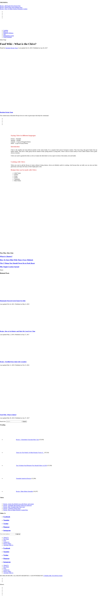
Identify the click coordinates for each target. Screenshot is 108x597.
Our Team (6, 539)
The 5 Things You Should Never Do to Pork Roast (17, 263)
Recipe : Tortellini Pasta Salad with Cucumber (13, 361)
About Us (6, 537)
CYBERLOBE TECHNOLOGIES (52, 575)
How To (5, 31)
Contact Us (6, 542)
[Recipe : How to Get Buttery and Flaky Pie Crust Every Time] (18, 328)
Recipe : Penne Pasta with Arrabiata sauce (11, 7)
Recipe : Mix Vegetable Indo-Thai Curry (14, 507)
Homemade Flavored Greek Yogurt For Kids (12, 300)
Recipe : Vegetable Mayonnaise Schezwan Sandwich (17, 505)
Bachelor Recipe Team (12, 48)
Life (4, 34)
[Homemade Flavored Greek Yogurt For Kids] (18, 297)
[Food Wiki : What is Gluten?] (34, 411)
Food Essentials (7, 37)
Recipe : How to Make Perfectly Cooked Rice (15, 510)
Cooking (5, 30)
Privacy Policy (7, 543)
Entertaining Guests (8, 35)
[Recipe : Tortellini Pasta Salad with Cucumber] (18, 358)
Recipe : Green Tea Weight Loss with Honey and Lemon (18, 504)
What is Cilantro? (6, 256)
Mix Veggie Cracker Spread (9, 267)
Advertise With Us (8, 545)
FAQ (4, 540)
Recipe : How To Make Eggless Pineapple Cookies (13, 9)
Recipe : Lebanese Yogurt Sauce (12, 508)
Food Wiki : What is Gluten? (8, 414)
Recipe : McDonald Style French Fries (10, 6)
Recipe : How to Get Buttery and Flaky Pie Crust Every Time (17, 331)
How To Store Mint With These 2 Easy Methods (16, 260)
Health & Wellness (8, 33)
